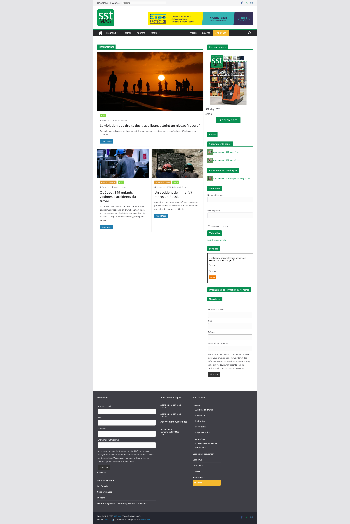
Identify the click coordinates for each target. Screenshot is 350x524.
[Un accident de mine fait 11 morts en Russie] (177, 163)
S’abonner (220, 33)
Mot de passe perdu (216, 240)
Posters (141, 33)
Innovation (200, 415)
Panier (193, 33)
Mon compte (199, 477)
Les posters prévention (203, 454)
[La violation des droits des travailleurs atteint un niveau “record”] (150, 81)
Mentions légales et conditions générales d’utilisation (122, 503)
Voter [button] (212, 277)
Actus (154, 33)
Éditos (128, 33)
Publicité (101, 497)
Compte (206, 33)
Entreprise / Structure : (218, 343)
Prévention (200, 426)
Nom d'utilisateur (215, 195)
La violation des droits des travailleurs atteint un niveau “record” (150, 125)
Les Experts (102, 486)
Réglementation (202, 432)
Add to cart (228, 120)
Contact (196, 471)
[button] (117, 33)
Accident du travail (108, 182)
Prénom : (212, 332)
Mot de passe (213, 210)
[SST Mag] (100, 33)
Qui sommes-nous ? (106, 480)
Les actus (197, 405)
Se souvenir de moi (219, 226)
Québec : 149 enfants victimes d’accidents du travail (118, 196)
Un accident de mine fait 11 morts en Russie (175, 194)
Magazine (111, 33)
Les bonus (197, 459)
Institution (200, 421)
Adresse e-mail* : (216, 309)
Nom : (211, 321)
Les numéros (199, 439)
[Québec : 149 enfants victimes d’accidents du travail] (123, 163)
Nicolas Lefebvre (121, 120)
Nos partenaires (104, 492)
